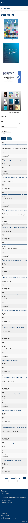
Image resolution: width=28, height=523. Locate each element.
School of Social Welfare (7, 499)
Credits (7, 493)
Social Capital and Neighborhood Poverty (11, 460)
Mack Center (5, 8)
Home (2, 11)
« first (7, 478)
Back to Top (24, 521)
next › (20, 481)
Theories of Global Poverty (8, 344)
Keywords (3, 116)
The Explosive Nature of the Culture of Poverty (13, 327)
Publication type (5, 131)
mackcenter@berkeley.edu (11, 503)
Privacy (3, 517)
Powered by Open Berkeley (6, 512)
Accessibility (4, 513)
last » (24, 481)
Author (3, 121)
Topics (2, 126)
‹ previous (12, 478)
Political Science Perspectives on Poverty (11, 410)
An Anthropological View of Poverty (10, 360)
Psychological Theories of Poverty (10, 443)
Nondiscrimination (5, 515)
